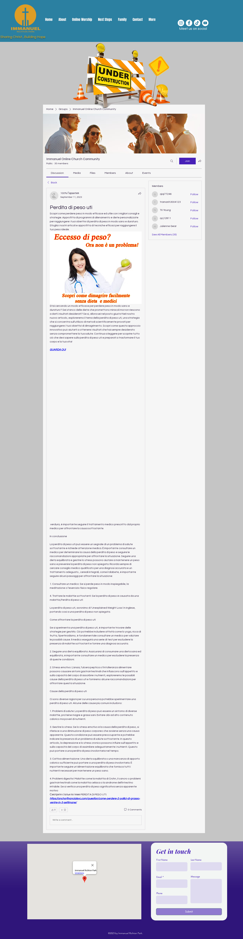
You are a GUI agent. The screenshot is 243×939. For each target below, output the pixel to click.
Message (195, 876)
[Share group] (200, 161)
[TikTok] (197, 23)
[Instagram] (181, 23)
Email (159, 877)
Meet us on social (193, 28)
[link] (57, 173)
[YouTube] (205, 23)
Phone (159, 893)
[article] (95, 509)
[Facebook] (189, 23)
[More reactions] (63, 810)
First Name (161, 860)
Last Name (196, 860)
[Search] (172, 161)
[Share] (140, 193)
